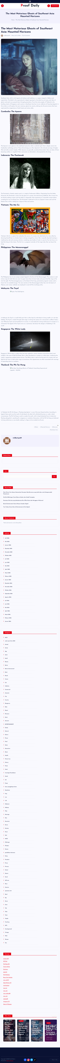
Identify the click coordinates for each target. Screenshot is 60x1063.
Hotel (6, 769)
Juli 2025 (7, 558)
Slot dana (5, 969)
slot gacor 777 (6, 1001)
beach (6, 658)
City (6, 696)
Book (6, 672)
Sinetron (7, 887)
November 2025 (8, 552)
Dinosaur (7, 713)
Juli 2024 (7, 600)
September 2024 (9, 593)
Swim (6, 904)
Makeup (7, 807)
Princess (7, 866)
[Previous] (53, 1016)
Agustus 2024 (8, 597)
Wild (6, 935)
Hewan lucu (7, 758)
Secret (6, 876)
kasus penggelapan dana (11, 786)
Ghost (13, 35)
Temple (6, 918)
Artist (6, 654)
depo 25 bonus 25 (7, 982)
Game (6, 745)
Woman (7, 939)
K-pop (6, 783)
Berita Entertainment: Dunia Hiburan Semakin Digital (15, 503)
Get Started (55, 5)
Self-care (7, 880)
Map (6, 810)
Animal (6, 644)
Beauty (6, 661)
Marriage (7, 814)
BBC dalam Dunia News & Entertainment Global (50, 1030)
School (6, 869)
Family (6, 727)
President (7, 859)
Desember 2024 (8, 583)
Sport (6, 894)
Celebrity (7, 686)
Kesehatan (7, 790)
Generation (7, 748)
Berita (6, 665)
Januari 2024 (8, 621)
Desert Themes (10, 1060)
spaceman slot (8, 890)
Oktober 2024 (8, 590)
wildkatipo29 (7, 35)
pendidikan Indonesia (10, 852)
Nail (6, 835)
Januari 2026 (8, 545)
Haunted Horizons (45, 427)
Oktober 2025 (8, 555)
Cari (6, 471)
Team (6, 915)
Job (6, 779)
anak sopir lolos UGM (10, 640)
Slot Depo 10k (6, 964)
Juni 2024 (7, 604)
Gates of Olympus (7, 1004)
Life (6, 800)
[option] (9, 1031)
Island (6, 776)
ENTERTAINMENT (9, 724)
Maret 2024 (7, 614)
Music (6, 831)
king (6, 793)
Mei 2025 (7, 565)
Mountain (7, 821)
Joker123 (5, 972)
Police (6, 856)
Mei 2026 (7, 541)
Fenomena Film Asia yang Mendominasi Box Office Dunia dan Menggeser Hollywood (23, 500)
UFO (6, 925)
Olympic (7, 845)
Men (6, 817)
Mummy (7, 828)
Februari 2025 (8, 576)
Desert (6, 710)
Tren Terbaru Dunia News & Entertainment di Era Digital (16, 506)
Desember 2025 (8, 548)
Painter (6, 849)
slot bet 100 (6, 958)
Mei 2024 (7, 607)
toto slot (5, 988)
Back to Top (55, 1059)
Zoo (6, 942)
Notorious (55, 427)
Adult (6, 637)
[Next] (56, 1016)
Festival (7, 731)
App (6, 651)
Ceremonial (7, 689)
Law (6, 797)
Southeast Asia (54, 429)
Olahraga (7, 842)
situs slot (5, 990)
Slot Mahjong (6, 974)
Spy (6, 897)
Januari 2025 (8, 579)
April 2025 (7, 569)
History (6, 762)
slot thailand (6, 985)
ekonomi (7, 720)
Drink (6, 717)
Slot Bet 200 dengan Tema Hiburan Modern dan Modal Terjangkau (19, 497)
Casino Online (6, 966)
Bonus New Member (7, 977)
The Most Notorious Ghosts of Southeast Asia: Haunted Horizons (32, 20)
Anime (6, 647)
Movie (6, 824)
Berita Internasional (9, 668)
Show (6, 883)
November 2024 (8, 586)
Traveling (7, 922)
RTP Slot (5, 961)
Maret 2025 (7, 572)
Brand (6, 675)
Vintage (7, 932)
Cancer (6, 679)
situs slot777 (6, 980)
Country (7, 699)
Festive (6, 734)
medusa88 (5, 998)
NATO (6, 838)
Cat (6, 682)
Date (6, 706)
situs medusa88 (6, 993)
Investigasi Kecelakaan (10, 772)
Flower (6, 738)
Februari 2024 (8, 617)
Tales (6, 911)
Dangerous (7, 703)
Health (6, 755)
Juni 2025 (7, 562)
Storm (6, 901)
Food (6, 741)
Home (12, 20)
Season (6, 873)
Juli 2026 (7, 538)
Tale (6, 908)
